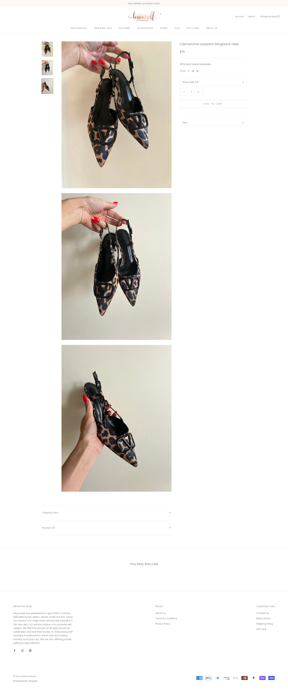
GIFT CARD (193, 28)
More (184, 122)
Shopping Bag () (270, 16)
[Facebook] (189, 71)
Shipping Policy (50, 512)
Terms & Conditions (166, 618)
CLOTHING (124, 28)
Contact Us (262, 613)
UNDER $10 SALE (103, 28)
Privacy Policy (163, 623)
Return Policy (263, 618)
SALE (177, 28)
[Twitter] (193, 71)
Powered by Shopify (25, 681)
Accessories (145, 28)
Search (251, 16)
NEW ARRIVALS (78, 28)
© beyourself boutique (24, 676)
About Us (212, 28)
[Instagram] (22, 650)
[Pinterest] (197, 71)
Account (239, 16)
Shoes (164, 28)
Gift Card (261, 629)
